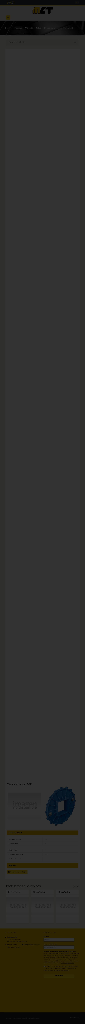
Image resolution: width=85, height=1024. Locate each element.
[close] (79, 498)
